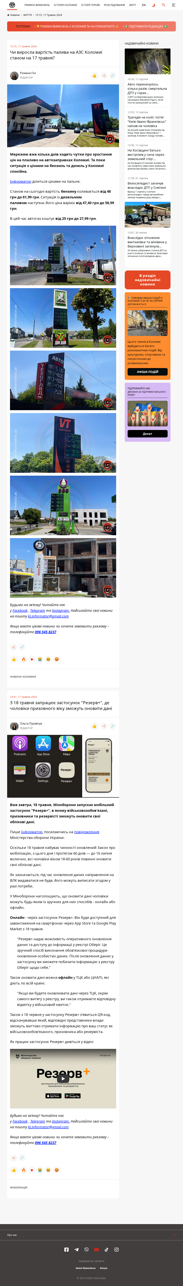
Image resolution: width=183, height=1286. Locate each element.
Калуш (103, 1268)
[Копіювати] (112, 75)
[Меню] (174, 5)
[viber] (86, 1249)
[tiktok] (106, 1249)
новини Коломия (23, 676)
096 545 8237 (45, 631)
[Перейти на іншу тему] (154, 5)
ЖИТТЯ (133, 5)
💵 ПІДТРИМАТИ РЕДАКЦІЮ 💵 (146, 26)
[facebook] (66, 1249)
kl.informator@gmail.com (48, 616)
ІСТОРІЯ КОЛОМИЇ (65, 5)
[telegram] (76, 1249)
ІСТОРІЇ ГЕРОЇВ (90, 5)
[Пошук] (164, 5)
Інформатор (20, 181)
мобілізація (18, 1187)
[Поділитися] (104, 75)
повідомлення (86, 831)
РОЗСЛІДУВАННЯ (114, 5)
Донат (147, 434)
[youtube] (96, 1249)
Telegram (37, 610)
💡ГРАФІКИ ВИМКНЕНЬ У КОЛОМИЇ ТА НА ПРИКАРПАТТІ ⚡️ (77, 26)
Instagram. (61, 610)
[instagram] (116, 1249)
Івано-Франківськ (86, 1268)
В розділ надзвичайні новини (147, 280)
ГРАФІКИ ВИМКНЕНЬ (37, 5)
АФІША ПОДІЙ (147, 372)
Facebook (20, 610)
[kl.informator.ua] (12, 5)
